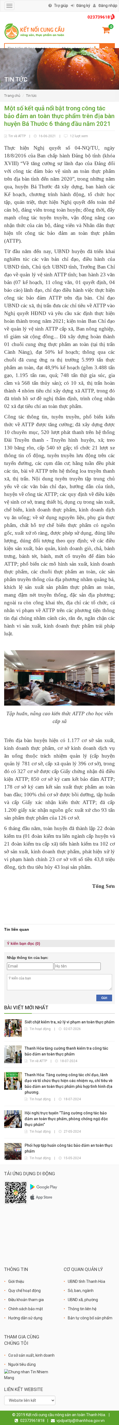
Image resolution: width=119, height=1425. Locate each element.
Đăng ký (83, 5)
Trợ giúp (61, 5)
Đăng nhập (108, 5)
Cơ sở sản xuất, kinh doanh (31, 1355)
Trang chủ (12, 95)
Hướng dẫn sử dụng (25, 1318)
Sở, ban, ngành (81, 1290)
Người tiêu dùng (22, 1364)
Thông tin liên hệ (82, 1309)
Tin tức (31, 95)
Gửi (104, 998)
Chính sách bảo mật (25, 1309)
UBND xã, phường (83, 1299)
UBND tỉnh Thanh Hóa (86, 1281)
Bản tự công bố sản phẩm (90, 1318)
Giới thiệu (16, 1281)
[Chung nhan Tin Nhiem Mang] (29, 1374)
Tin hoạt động (40, 1029)
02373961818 (101, 17)
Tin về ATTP (17, 136)
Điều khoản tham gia (26, 1299)
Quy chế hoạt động (24, 1290)
